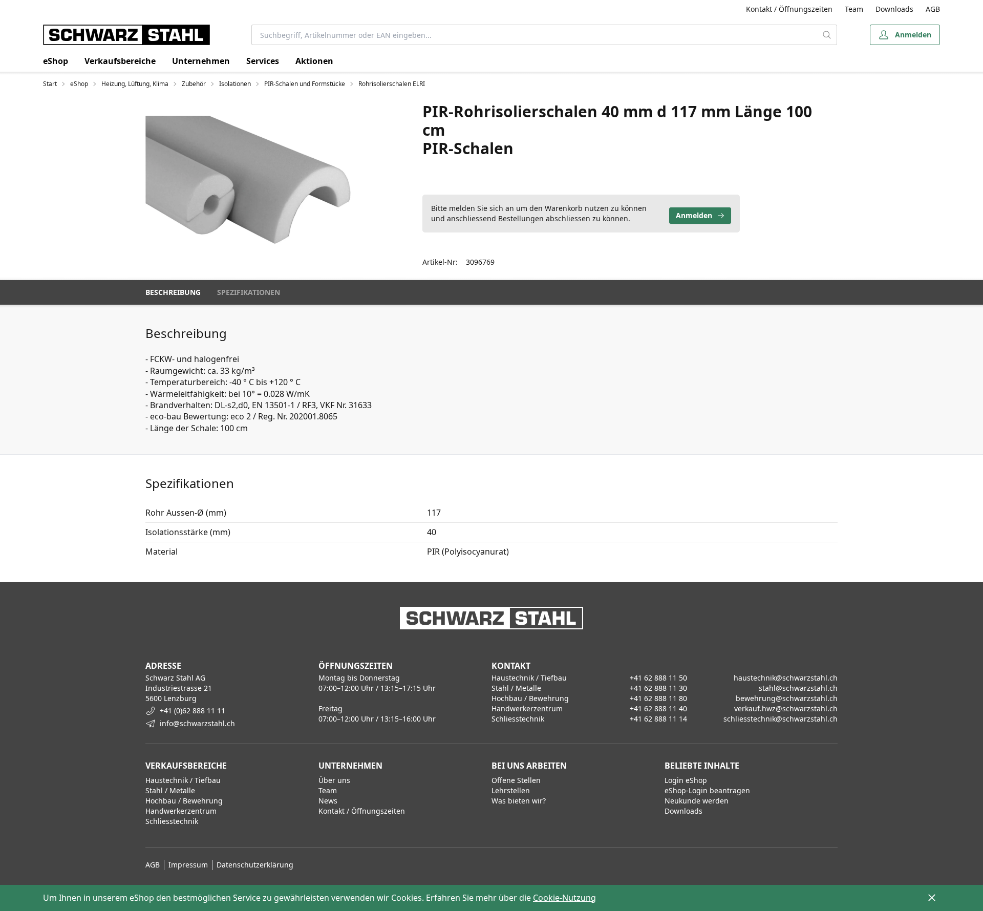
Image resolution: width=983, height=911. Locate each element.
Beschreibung (173, 292)
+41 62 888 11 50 (658, 678)
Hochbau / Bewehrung (184, 801)
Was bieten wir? (519, 801)
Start (50, 84)
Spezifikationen (248, 292)
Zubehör (194, 84)
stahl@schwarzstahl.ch (798, 688)
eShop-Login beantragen (707, 790)
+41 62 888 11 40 (658, 708)
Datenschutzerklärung (255, 865)
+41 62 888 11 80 (658, 698)
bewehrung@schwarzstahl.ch (787, 698)
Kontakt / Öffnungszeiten (789, 9)
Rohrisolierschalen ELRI (391, 84)
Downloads (894, 9)
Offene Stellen (516, 780)
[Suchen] (827, 35)
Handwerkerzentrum (181, 811)
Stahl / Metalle (170, 790)
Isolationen (235, 84)
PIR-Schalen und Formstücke (304, 84)
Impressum (188, 865)
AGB (933, 9)
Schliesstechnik (171, 821)
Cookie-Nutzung (564, 897)
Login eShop (686, 780)
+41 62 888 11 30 (658, 688)
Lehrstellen (511, 790)
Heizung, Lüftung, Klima (134, 84)
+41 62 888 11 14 (658, 719)
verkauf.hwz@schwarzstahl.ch (786, 708)
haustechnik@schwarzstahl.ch (786, 678)
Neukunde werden (697, 801)
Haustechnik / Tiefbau (183, 780)
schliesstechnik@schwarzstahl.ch (780, 719)
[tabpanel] (249, 180)
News (327, 801)
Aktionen (314, 61)
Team (854, 9)
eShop (55, 61)
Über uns (334, 780)
